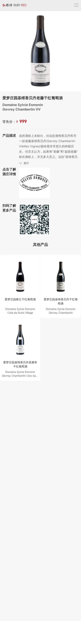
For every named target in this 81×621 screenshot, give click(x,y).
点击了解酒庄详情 (9, 171)
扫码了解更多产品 (9, 208)
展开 (26, 163)
